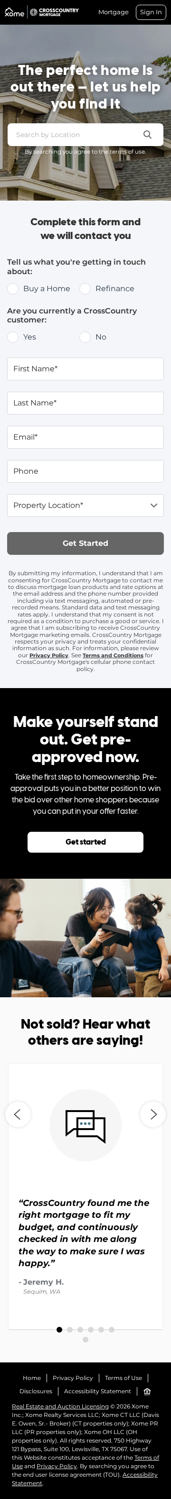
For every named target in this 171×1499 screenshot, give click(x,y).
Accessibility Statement (97, 1391)
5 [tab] (101, 1330)
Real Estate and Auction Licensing (60, 1406)
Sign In (151, 12)
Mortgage (113, 12)
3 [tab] (80, 1330)
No (100, 336)
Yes (29, 336)
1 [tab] (59, 1330)
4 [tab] (91, 1330)
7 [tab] (85, 1340)
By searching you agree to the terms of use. (85, 151)
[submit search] (147, 134)
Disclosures (35, 1391)
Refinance (114, 288)
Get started (86, 842)
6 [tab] (111, 1330)
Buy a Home (46, 288)
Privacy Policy (48, 655)
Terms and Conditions (113, 655)
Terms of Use (123, 1377)
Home (32, 1377)
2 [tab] (70, 1330)
